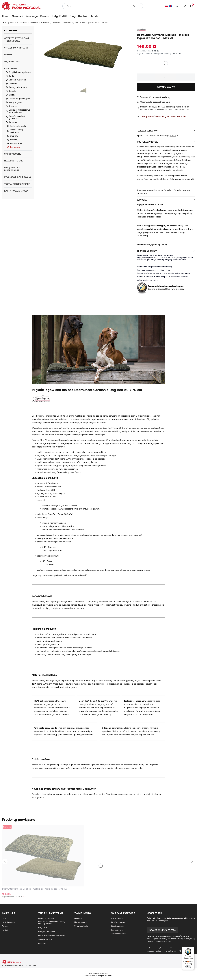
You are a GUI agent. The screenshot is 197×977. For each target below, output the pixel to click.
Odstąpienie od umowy (181, 179)
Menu (5, 16)
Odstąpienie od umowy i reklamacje (51, 935)
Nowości (17, 16)
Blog (73, 16)
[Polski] (166, 6)
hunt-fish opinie (8, 922)
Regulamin (176, 936)
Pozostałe (45, 23)
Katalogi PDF (7, 918)
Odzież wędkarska (118, 922)
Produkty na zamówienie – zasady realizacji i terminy (51, 923)
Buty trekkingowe (117, 918)
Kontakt (83, 16)
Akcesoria (34, 23)
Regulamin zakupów (46, 918)
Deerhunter (53, 483)
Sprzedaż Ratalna (45, 939)
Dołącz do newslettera (162, 930)
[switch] (188, 966)
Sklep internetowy (97, 976)
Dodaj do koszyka (166, 87)
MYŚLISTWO (22, 23)
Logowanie (78, 918)
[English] (170, 6)
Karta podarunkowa (118, 934)
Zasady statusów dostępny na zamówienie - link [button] (163, 116)
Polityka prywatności (46, 932)
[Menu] (192, 948)
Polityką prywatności (163, 941)
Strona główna (8, 23)
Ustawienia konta (81, 926)
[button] (139, 6)
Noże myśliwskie (117, 930)
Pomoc (44, 16)
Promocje (32, 16)
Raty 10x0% (59, 16)
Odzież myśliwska (117, 926)
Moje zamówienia (81, 922)
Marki (94, 16)
